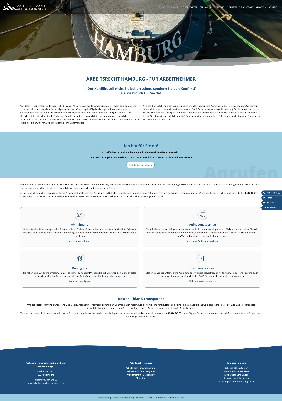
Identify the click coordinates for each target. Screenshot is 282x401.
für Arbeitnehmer (168, 7)
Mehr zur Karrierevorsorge (202, 281)
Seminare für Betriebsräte (236, 371)
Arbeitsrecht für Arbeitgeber (141, 371)
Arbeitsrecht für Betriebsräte (141, 374)
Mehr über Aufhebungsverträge (202, 240)
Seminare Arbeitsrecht (212, 7)
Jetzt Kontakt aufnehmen (140, 165)
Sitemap (140, 397)
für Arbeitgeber (189, 7)
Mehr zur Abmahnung (80, 240)
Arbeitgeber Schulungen (236, 374)
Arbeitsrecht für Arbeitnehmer (141, 367)
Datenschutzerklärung (123, 397)
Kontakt (273, 7)
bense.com (178, 397)
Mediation (260, 7)
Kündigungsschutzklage (109, 276)
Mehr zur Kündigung (79, 281)
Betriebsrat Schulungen (236, 367)
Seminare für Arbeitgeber (236, 378)
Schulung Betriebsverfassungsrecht (236, 381)
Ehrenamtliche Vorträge (239, 7)
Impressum (103, 397)
